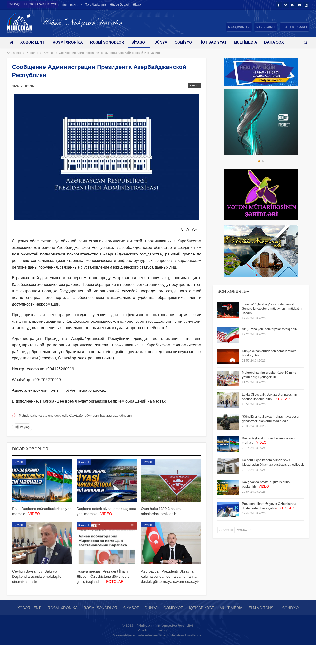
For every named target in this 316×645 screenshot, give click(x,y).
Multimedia (245, 42)
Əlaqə (137, 4)
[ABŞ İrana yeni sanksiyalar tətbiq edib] (228, 335)
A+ (195, 229)
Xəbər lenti (32, 42)
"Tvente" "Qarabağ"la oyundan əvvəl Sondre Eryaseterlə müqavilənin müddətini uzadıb (272, 308)
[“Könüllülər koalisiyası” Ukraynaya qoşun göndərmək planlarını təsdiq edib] (228, 422)
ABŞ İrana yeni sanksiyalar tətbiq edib (269, 329)
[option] (261, 122)
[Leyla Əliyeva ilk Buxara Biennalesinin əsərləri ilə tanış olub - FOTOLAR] (228, 400)
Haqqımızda (70, 5)
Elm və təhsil (262, 608)
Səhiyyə (290, 608)
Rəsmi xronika (68, 42)
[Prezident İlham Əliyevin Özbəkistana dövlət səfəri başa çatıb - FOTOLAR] (228, 509)
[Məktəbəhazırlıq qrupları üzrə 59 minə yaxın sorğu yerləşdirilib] (228, 378)
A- (182, 230)
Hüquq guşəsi (119, 4)
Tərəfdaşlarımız (95, 4)
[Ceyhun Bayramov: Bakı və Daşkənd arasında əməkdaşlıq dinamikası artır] (42, 543)
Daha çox (274, 42)
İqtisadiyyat (214, 42)
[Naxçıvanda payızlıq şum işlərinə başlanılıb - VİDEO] (228, 488)
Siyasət (139, 42)
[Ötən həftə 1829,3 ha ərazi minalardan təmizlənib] (171, 480)
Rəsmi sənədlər (107, 42)
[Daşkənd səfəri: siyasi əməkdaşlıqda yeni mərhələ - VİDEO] (107, 480)
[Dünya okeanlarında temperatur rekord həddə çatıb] (228, 357)
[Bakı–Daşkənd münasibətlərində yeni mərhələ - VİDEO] (42, 480)
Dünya (160, 42)
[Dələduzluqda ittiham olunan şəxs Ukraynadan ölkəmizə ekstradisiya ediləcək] (228, 466)
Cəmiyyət (184, 42)
